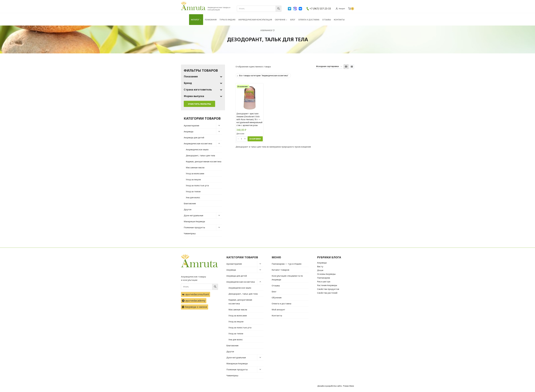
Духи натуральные (193, 215)
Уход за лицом (193, 179)
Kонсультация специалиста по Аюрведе (287, 277)
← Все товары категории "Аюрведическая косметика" (262, 75)
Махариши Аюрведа (194, 221)
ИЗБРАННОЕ (266, 30)
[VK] (300, 9)
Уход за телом (193, 191)
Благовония (190, 203)
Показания (211, 19)
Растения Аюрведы (327, 285)
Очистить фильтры (199, 103)
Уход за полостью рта (197, 185)
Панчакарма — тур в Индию (286, 263)
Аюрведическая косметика (198, 143)
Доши (320, 270)
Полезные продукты (194, 227)
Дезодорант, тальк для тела (200, 155)
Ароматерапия (191, 125)
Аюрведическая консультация (255, 19)
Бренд (188, 83)
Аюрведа (188, 131)
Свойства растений (327, 292)
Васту (320, 266)
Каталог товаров (280, 269)
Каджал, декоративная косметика (203, 161)
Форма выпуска (194, 96)
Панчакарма (323, 277)
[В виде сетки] (346, 67)
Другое (187, 209)
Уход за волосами (195, 173)
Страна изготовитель (198, 89)
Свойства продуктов (328, 289)
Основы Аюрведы (326, 274)
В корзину (255, 138)
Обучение (277, 297)
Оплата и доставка (308, 19)
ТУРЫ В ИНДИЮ (227, 19)
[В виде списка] (352, 67)
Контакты (339, 19)
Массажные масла (195, 167)
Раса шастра (323, 281)
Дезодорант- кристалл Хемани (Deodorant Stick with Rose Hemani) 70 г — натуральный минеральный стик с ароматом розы (249, 119)
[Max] (295, 9)
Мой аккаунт (278, 309)
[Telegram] (289, 9)
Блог (292, 19)
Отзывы (326, 19)
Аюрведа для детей (194, 137)
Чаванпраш (190, 233)
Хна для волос (193, 197)
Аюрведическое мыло (197, 149)
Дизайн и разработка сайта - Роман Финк (335, 386)
